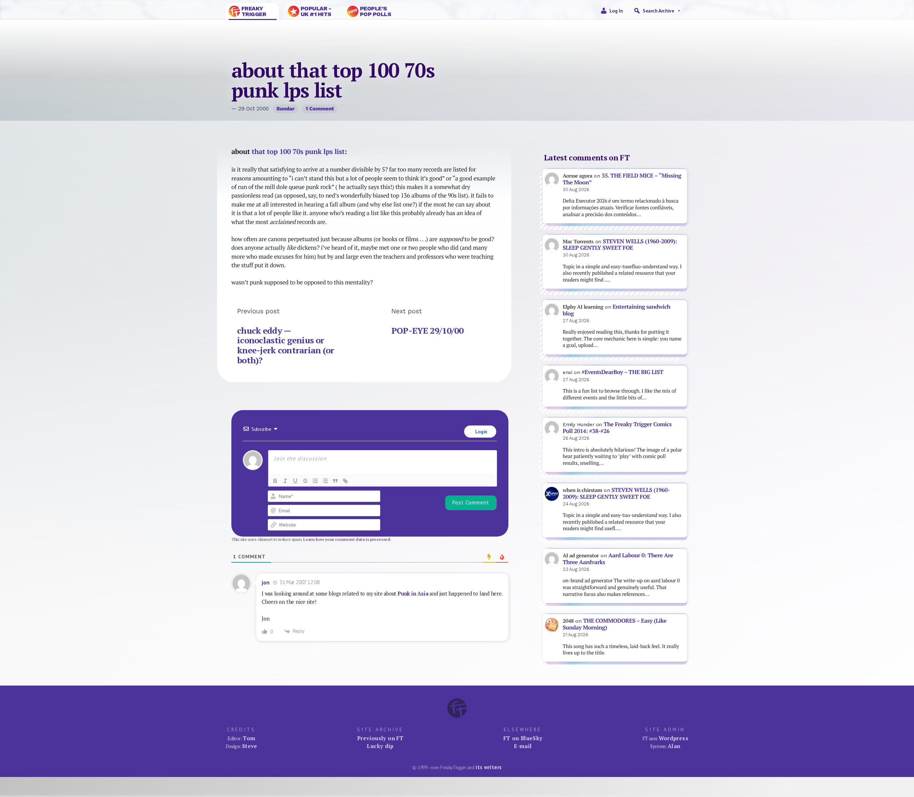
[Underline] (295, 481)
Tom (249, 738)
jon (266, 582)
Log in (616, 11)
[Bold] (275, 481)
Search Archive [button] (658, 11)
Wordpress (673, 738)
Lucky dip (380, 745)
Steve (249, 745)
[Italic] (285, 481)
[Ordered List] (315, 481)
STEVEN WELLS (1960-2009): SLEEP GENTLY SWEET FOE (620, 245)
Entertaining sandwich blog (616, 310)
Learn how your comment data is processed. (347, 539)
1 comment (320, 108)
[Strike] (305, 481)
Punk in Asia (413, 593)
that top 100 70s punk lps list (298, 151)
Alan (674, 745)
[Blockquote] (335, 481)
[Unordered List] (325, 481)
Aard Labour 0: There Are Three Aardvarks (618, 559)
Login (480, 431)
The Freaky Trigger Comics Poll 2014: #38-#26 (617, 427)
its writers (489, 767)
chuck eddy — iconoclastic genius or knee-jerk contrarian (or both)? (285, 345)
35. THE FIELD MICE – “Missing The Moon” (622, 179)
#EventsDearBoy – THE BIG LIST (622, 372)
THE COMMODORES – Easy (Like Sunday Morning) (615, 624)
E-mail (523, 745)
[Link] (345, 481)
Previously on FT (380, 738)
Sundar (285, 108)
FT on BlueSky (523, 738)
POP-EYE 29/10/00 (427, 330)
